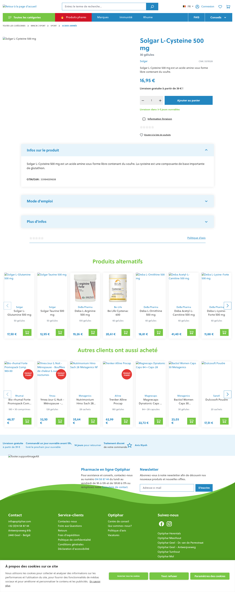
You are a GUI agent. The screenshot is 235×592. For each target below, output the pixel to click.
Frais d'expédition (69, 535)
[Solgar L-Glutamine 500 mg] (19, 288)
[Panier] (228, 6)
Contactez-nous (67, 521)
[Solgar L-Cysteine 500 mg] (68, 74)
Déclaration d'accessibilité (73, 549)
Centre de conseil (118, 521)
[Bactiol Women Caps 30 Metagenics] (184, 376)
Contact (15, 515)
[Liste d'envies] (220, 6)
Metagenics (85, 395)
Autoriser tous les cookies (128, 576)
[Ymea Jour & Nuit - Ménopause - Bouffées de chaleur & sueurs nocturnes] (52, 376)
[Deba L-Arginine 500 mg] (85, 288)
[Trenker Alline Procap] (118, 376)
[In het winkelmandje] (27, 332)
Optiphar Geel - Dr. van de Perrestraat (180, 542)
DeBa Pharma (85, 307)
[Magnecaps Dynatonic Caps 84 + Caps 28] (151, 376)
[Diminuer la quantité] (143, 100)
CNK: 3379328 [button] (206, 61)
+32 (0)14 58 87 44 (18, 526)
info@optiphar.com (19, 521)
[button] (117, 150)
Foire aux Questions (70, 526)
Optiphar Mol (166, 556)
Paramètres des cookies (210, 576)
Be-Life (118, 307)
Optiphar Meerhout (169, 538)
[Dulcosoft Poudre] (216, 376)
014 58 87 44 (102, 479)
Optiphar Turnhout (169, 552)
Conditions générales (71, 544)
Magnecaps (151, 395)
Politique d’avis (196, 238)
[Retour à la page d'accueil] (20, 6)
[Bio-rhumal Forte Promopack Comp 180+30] (19, 376)
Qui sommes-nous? (120, 526)
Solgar (143, 61)
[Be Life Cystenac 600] (118, 288)
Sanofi (216, 395)
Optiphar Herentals (169, 533)
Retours (62, 530)
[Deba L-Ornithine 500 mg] (151, 288)
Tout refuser (169, 576)
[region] (68, 74)
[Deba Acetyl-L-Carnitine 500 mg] (184, 288)
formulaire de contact (114, 487)
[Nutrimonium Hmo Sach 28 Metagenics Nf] (85, 376)
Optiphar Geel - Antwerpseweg (177, 547)
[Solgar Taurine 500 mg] (52, 288)
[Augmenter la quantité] (160, 100)
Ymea (52, 395)
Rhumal (19, 395)
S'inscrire (204, 488)
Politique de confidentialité (74, 540)
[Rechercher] (152, 6)
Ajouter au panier (188, 100)
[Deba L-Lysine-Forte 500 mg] (216, 288)
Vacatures (113, 535)
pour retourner (87, 445)
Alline (118, 395)
